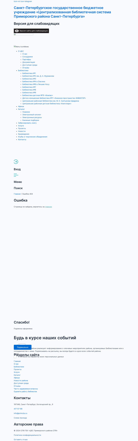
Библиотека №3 (29, 79)
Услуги (21, 126)
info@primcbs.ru (20, 413)
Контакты (22, 139)
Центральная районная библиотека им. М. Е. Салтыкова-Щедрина (50, 101)
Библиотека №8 (29, 90)
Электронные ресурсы (32, 117)
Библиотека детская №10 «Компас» (37, 95)
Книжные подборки (30, 120)
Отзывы (25, 68)
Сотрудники (27, 57)
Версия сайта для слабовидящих (33, 31)
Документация (28, 62)
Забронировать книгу (27, 123)
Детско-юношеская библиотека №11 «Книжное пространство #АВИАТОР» (54, 98)
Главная (17, 194)
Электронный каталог (31, 114)
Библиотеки (23, 70)
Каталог (21, 109)
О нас (24, 54)
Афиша (21, 106)
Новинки (26, 112)
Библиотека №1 (29, 73)
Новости (22, 131)
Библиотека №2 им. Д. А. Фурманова (38, 76)
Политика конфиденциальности (27, 435)
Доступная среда (29, 65)
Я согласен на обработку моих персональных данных (41, 357)
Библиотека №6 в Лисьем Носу (35, 84)
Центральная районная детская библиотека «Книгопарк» (46, 103)
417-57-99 (18, 409)
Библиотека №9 (29, 92)
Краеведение (23, 134)
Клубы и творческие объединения (32, 137)
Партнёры (26, 59)
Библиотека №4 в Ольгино (33, 81)
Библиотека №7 (29, 87)
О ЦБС (21, 51)
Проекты (22, 128)
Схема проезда (20, 418)
